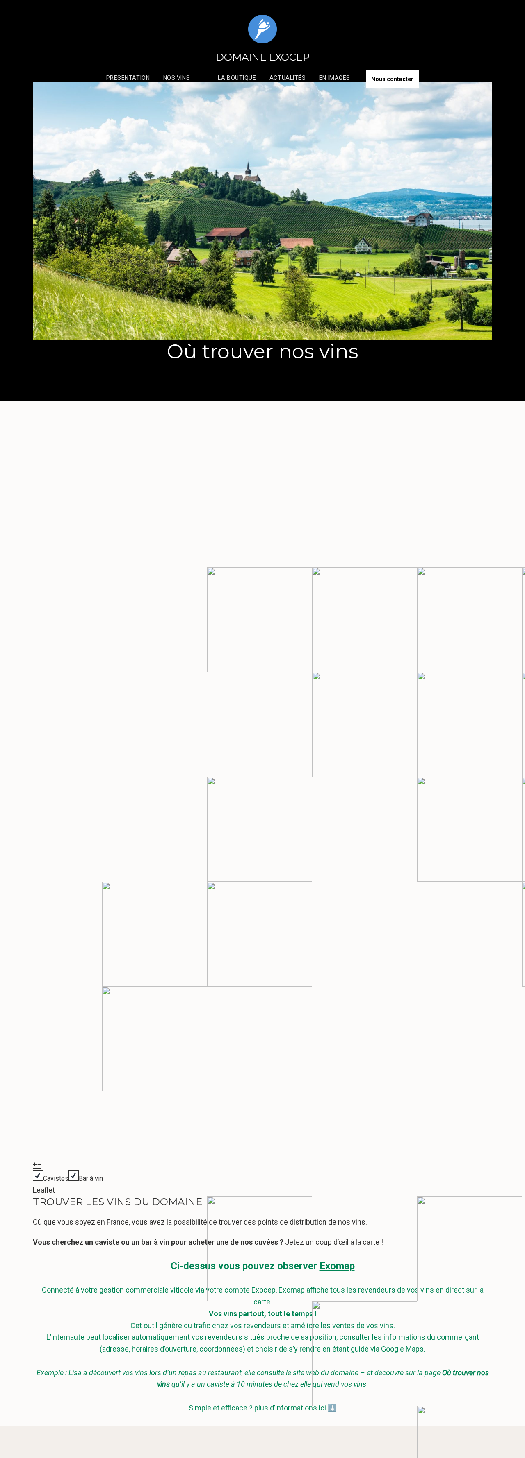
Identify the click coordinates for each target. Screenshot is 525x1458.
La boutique (237, 78)
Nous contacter (392, 79)
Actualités (287, 78)
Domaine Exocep (263, 57)
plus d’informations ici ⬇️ (295, 1408)
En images (334, 78)
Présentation (128, 78)
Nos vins (176, 78)
